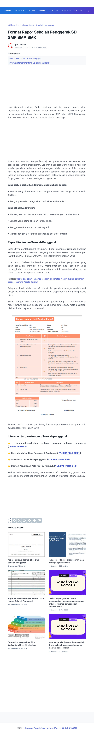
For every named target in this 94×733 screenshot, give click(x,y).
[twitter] (19, 520)
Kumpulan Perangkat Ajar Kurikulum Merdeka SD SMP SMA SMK (51, 728)
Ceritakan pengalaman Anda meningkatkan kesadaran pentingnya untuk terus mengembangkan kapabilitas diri (66, 602)
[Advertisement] (47, 85)
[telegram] (29, 520)
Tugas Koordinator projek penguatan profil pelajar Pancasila (66, 561)
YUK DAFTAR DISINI (69, 453)
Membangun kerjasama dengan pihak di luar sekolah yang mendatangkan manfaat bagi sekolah (66, 645)
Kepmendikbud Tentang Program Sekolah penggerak (24, 561)
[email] (39, 520)
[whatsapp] (24, 520)
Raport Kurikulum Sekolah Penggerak (26, 58)
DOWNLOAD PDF (18, 446)
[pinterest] (34, 520)
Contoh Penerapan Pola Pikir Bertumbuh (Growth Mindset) (22, 643)
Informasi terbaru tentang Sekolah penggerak (29, 63)
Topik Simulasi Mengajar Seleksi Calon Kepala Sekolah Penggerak (26, 599)
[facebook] (14, 520)
